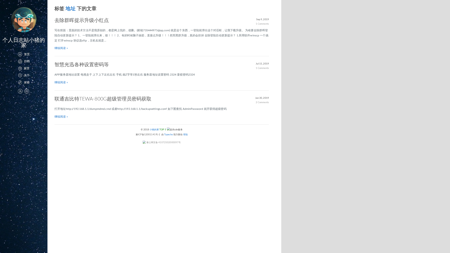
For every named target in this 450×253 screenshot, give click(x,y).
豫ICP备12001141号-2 (148, 135)
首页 (27, 54)
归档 (27, 61)
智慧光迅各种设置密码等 (81, 64)
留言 (27, 68)
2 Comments (262, 102)
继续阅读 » (61, 48)
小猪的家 (154, 130)
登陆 (185, 135)
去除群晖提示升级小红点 (81, 20)
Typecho (168, 135)
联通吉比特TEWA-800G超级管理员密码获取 (102, 98)
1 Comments (262, 24)
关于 (27, 75)
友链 (27, 82)
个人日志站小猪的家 (23, 43)
